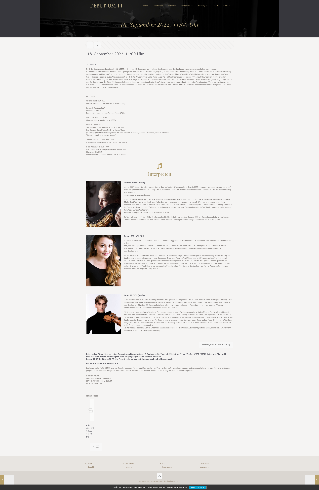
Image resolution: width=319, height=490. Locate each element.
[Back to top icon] (159, 476)
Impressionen (167, 467)
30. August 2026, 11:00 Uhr (90, 431)
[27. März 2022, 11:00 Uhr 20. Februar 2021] (7, 480)
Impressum (204, 467)
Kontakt (91, 467)
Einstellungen (197, 487)
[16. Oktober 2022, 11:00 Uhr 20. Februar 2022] (312, 480)
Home (90, 463)
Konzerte (128, 467)
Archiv (164, 463)
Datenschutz (205, 463)
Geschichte (129, 463)
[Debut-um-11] (106, 5)
